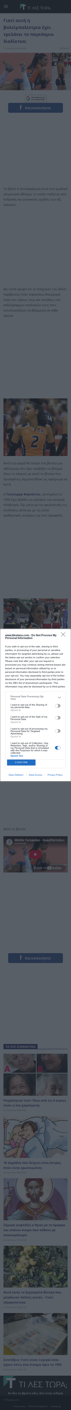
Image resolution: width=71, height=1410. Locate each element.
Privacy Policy (55, 774)
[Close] (64, 635)
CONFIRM (21, 762)
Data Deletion (16, 774)
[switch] (57, 706)
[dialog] (35, 705)
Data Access (35, 774)
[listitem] (35, 697)
